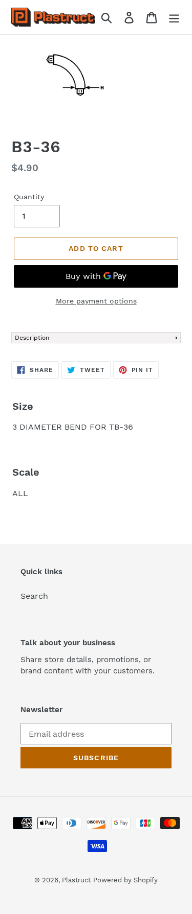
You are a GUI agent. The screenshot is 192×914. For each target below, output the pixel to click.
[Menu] (174, 17)
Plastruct (76, 880)
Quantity (29, 197)
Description (32, 337)
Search (34, 596)
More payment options (96, 301)
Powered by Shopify (125, 880)
